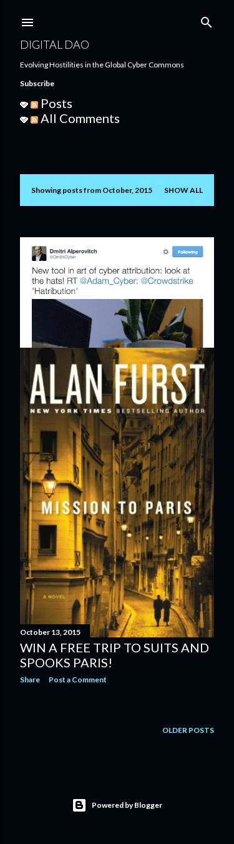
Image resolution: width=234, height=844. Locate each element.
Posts (55, 103)
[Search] (206, 19)
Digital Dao (54, 44)
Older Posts (188, 730)
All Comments (79, 117)
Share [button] (30, 679)
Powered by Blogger (127, 805)
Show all (183, 190)
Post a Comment (78, 679)
